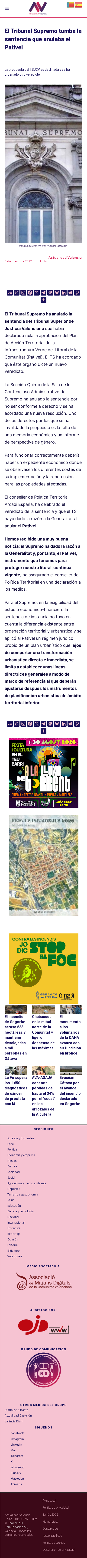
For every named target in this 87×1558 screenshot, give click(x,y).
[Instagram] (23, 293)
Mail (13, 1450)
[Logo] (38, 8)
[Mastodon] (50, 293)
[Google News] (10, 293)
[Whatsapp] (16, 293)
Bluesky (16, 1473)
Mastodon (17, 1478)
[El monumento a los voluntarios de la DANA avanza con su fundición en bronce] (71, 1009)
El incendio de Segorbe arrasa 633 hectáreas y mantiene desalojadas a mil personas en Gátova (16, 1037)
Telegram (17, 1456)
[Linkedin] (64, 293)
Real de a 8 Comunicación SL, (16, 1525)
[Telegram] (43, 293)
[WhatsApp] (7, 1467)
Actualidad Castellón (18, 1415)
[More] (43, 300)
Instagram (17, 1439)
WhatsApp (17, 1467)
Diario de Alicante (16, 1410)
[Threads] (7, 1484)
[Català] (70, 4)
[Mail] (7, 1450)
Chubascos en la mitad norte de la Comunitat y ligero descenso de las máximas (43, 1032)
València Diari (14, 1421)
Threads (16, 1484)
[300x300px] (43, 806)
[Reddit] (70, 293)
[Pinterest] (77, 293)
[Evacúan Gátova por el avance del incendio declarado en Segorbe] (71, 1070)
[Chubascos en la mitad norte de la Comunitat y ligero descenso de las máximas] (43, 1009)
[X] (37, 293)
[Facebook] (30, 293)
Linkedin (16, 1444)
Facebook (17, 1433)
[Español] (78, 4)
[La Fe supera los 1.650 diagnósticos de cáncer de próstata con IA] (16, 1070)
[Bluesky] (57, 293)
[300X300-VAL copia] (43, 968)
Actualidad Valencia (65, 257)
